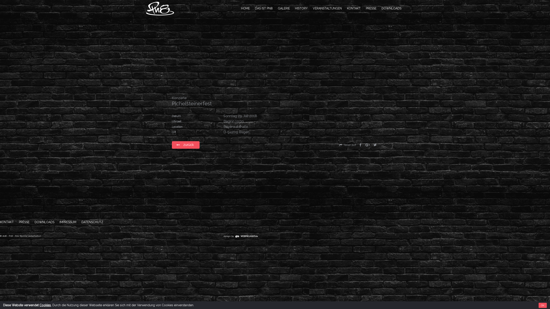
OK (542, 305)
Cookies (45, 305)
